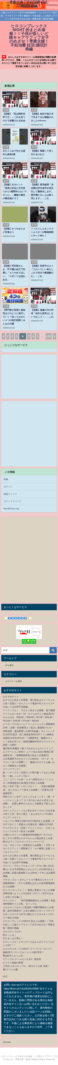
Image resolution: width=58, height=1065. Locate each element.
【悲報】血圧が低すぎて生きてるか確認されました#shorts (42, 117)
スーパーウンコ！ (12, 769)
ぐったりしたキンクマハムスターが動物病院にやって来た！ (42, 232)
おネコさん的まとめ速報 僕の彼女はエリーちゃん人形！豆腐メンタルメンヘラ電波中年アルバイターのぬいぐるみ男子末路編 (29, 703)
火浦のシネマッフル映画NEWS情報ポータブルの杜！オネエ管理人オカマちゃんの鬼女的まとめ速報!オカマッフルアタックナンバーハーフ (28, 838)
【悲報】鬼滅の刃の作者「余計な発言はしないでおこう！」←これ (42, 313)
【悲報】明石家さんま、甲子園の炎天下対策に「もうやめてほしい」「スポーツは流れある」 (14, 273)
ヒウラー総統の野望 (13, 963)
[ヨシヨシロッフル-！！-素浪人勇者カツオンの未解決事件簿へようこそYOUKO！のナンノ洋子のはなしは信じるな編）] (29, 893)
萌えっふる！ (9, 935)
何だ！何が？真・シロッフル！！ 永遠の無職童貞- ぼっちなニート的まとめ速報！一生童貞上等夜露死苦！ (29, 789)
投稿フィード (10, 494)
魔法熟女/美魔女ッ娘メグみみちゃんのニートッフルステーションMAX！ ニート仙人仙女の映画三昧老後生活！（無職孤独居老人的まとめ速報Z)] (28, 751)
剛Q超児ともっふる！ (14, 956)
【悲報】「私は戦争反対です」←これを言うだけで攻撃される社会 (14, 117)
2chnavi (7, 1042)
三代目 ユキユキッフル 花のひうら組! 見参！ (26, 966)
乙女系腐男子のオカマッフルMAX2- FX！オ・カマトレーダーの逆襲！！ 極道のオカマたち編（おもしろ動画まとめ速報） (29, 762)
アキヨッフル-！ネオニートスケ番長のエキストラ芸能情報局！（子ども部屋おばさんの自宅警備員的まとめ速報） (29, 883)
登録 (6, 479)
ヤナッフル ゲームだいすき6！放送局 (22, 959)
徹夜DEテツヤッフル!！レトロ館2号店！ (23, 952)
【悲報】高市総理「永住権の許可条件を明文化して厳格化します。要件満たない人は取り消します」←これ (42, 191)
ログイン (8, 486)
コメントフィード (13, 501)
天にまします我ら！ (13, 938)
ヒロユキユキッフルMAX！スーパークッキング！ (28, 949)
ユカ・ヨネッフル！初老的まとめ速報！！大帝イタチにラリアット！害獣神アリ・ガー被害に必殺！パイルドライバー (29, 848)
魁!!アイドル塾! (10, 969)
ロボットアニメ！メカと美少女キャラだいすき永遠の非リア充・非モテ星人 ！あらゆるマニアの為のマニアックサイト (29, 814)
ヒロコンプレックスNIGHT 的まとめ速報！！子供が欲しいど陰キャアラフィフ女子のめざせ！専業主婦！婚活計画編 (29, 924)
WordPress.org (11, 508)
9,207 (48, 336)
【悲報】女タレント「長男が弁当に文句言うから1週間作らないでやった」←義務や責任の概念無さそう (15, 191)
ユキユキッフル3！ (12, 931)
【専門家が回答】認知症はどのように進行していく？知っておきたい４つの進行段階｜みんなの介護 (14, 317)
